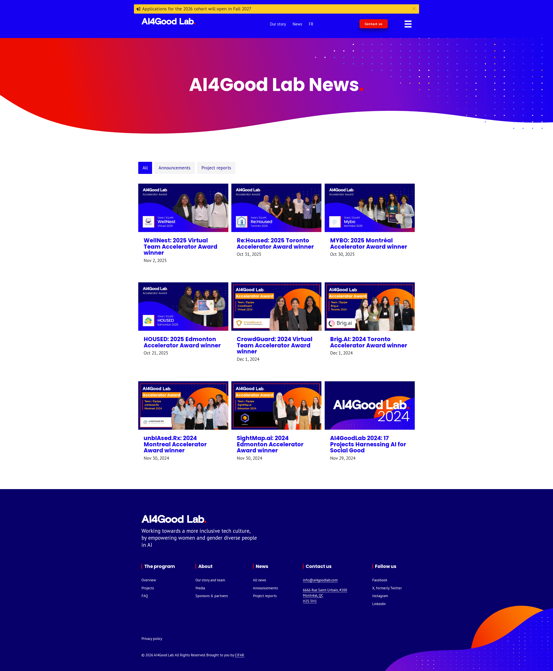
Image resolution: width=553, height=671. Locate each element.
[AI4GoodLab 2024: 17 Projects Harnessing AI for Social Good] (370, 405)
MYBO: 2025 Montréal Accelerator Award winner (368, 243)
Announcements (175, 168)
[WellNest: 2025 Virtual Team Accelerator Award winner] (183, 207)
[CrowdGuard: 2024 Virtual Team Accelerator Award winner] (276, 306)
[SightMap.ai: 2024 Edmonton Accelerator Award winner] (276, 405)
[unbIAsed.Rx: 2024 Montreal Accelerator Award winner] (183, 405)
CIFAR (239, 655)
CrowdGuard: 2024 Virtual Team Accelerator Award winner (274, 345)
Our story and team (210, 580)
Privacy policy (151, 638)
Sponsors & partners (211, 595)
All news (259, 580)
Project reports (216, 168)
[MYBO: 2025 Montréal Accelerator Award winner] (370, 207)
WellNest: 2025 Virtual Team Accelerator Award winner (180, 246)
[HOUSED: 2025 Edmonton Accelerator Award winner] (183, 306)
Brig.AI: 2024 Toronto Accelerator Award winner (368, 342)
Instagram (380, 595)
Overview (148, 580)
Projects (147, 588)
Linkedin (379, 603)
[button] (373, 23)
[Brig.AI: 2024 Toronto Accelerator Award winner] (370, 306)
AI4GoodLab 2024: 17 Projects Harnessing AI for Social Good (368, 444)
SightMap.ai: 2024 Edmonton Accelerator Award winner (270, 444)
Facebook (379, 580)
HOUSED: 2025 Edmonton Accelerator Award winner (182, 342)
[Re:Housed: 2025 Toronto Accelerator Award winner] (276, 207)
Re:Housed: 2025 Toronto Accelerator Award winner (275, 243)
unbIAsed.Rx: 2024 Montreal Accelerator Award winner (175, 444)
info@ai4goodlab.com (320, 580)
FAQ (144, 595)
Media (200, 588)
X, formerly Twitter (387, 588)
